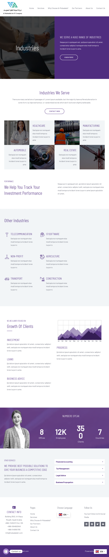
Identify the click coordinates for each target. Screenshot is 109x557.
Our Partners (77, 8)
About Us (89, 8)
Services (40, 8)
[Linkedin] (86, 524)
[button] (69, 57)
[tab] (79, 461)
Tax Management (62, 468)
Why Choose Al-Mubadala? (58, 8)
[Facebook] (92, 524)
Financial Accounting (64, 462)
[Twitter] (97, 524)
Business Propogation (64, 482)
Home (31, 8)
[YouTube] (103, 524)
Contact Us (100, 8)
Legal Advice (61, 475)
